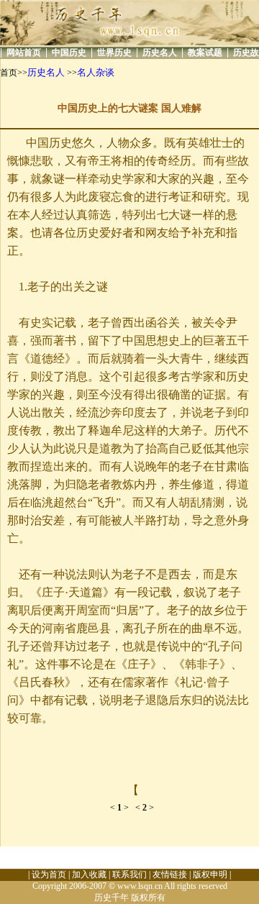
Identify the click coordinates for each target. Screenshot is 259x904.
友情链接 (170, 874)
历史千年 (111, 897)
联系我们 (129, 874)
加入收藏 (89, 874)
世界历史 (114, 52)
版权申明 (210, 874)
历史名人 (159, 52)
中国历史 (69, 52)
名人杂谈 (95, 72)
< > (122, 808)
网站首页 (23, 52)
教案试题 (205, 52)
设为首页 (49, 874)
